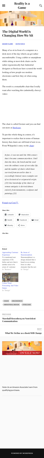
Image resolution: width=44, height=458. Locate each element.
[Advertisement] (22, 422)
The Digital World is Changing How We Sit (17, 33)
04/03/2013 (20, 44)
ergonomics (17, 301)
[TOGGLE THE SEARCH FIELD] (40, 5)
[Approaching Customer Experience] (11, 261)
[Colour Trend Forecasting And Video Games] (10, 277)
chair (31, 145)
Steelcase (17, 127)
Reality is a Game (22, 5)
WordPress (28, 453)
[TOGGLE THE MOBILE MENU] (3, 5)
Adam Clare (7, 44)
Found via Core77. (10, 202)
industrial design (11, 304)
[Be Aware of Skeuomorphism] (30, 261)
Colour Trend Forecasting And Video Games (10, 285)
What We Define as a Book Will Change (23, 333)
